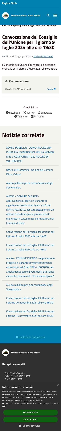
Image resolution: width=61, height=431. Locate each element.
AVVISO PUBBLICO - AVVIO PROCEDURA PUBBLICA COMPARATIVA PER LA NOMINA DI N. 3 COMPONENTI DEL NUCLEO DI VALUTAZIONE (30, 154)
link (3, 406)
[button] (30, 426)
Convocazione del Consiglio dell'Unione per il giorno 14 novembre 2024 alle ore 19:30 (30, 313)
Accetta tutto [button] (30, 412)
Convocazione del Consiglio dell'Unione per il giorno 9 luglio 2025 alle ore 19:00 (30, 234)
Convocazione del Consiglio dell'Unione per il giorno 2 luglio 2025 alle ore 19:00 (30, 247)
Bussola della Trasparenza (30, 337)
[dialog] (30, 406)
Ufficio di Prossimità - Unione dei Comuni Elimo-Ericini (29, 172)
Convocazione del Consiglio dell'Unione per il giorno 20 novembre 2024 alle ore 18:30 (30, 300)
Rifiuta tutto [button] (30, 419)
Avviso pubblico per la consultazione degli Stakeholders (29, 185)
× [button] (58, 385)
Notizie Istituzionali (43, 56)
